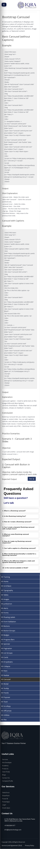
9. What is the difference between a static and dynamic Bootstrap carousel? (18, 561)
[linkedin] (9, 748)
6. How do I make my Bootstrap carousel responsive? (16, 542)
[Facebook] (3, 748)
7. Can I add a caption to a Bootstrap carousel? (19, 548)
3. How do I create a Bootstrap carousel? (16, 522)
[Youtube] (12, 748)
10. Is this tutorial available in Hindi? (15, 568)
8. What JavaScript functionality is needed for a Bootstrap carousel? (19, 554)
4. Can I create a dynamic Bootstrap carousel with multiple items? (18, 528)
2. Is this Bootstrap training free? (14, 516)
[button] (20, 511)
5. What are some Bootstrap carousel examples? (15, 535)
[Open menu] (4, 4)
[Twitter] (6, 748)
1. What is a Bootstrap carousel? (14, 511)
